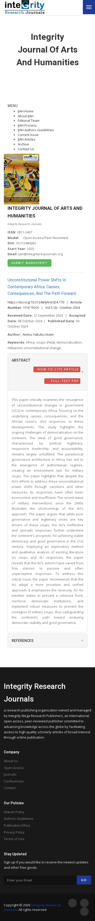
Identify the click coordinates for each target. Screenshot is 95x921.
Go (84, 880)
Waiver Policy (14, 812)
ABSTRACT (21, 360)
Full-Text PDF (64, 381)
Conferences (14, 781)
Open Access (14, 767)
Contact (9, 788)
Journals (10, 774)
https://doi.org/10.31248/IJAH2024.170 (36, 302)
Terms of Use (14, 839)
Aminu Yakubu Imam (38, 334)
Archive (23, 144)
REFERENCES (22, 641)
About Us (11, 761)
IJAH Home (25, 111)
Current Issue (28, 134)
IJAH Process (27, 125)
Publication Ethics (17, 825)
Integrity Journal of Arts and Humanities (47, 49)
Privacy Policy (14, 832)
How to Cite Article (57, 369)
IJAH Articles (26, 139)
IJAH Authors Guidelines (36, 130)
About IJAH (25, 116)
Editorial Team (29, 120)
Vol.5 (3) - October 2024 (62, 307)
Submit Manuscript (29, 263)
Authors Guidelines (18, 818)
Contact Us (26, 149)
